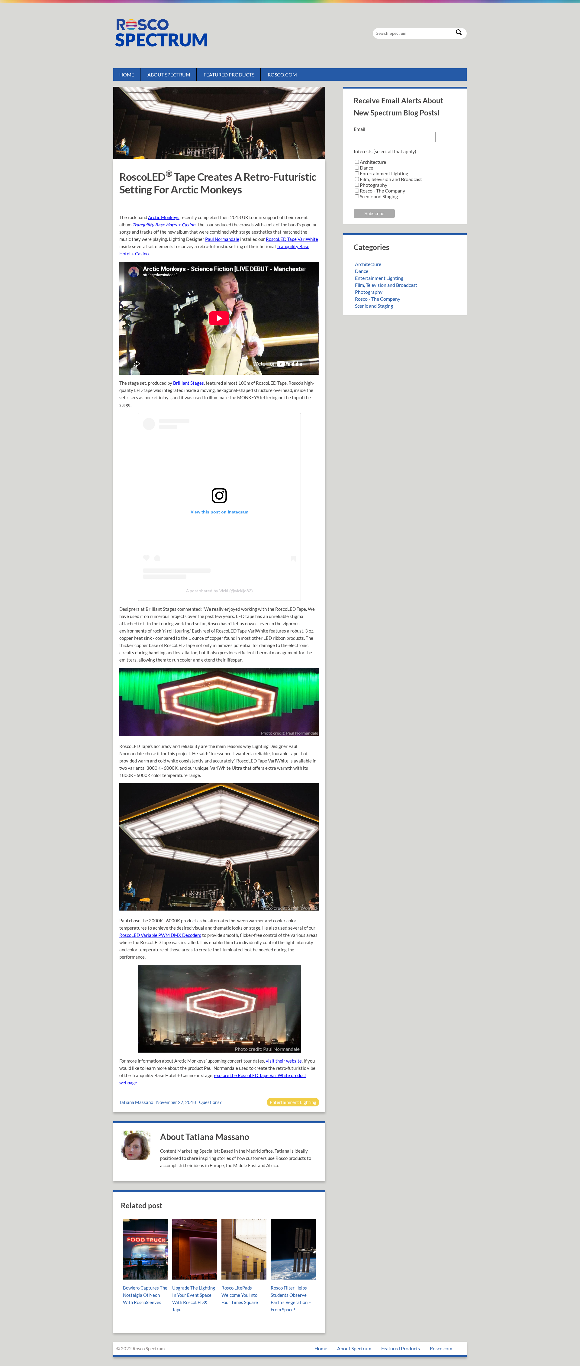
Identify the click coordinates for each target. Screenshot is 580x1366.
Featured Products (229, 74)
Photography (368, 292)
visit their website (284, 1060)
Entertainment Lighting (293, 1102)
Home (126, 74)
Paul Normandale (222, 239)
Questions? (210, 1102)
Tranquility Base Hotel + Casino (163, 224)
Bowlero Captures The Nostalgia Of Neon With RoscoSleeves (145, 1295)
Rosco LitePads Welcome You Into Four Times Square (239, 1295)
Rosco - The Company (377, 299)
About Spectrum (168, 74)
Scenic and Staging (374, 306)
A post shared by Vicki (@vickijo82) (219, 590)
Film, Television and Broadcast (386, 285)
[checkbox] (405, 179)
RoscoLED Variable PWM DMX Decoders (160, 935)
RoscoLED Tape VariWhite (292, 239)
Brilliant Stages (188, 383)
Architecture (368, 264)
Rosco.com (282, 74)
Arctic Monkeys (163, 217)
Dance (361, 271)
